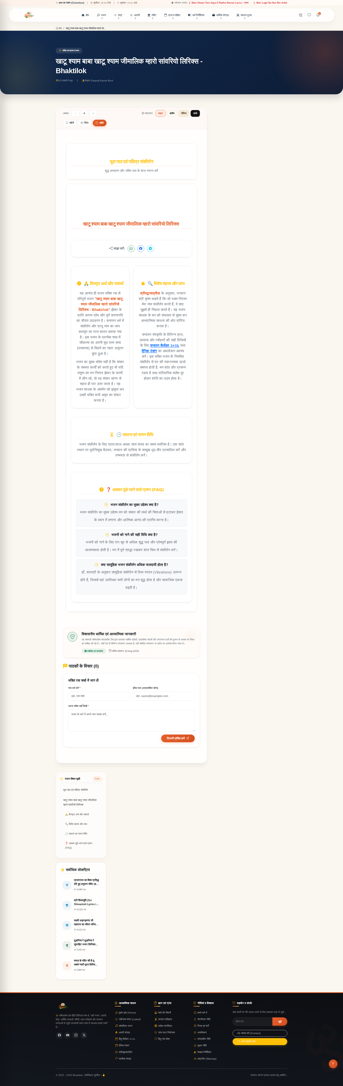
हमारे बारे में (202, 1012)
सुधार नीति (202, 1045)
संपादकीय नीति (203, 1039)
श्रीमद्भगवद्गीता (125, 1052)
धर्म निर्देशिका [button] (198, 15)
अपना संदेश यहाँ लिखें (78, 706)
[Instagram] (75, 1035)
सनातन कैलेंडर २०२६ (164, 345)
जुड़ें (280, 1021)
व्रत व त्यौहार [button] (174, 15)
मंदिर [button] (154, 15)
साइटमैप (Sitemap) (207, 1058)
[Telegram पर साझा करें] (150, 248)
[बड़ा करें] (93, 113)
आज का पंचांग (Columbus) (71, 2)
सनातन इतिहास (165, 1019)
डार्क (195, 113)
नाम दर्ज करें (74, 687)
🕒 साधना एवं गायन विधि (76, 833)
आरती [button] (137, 15)
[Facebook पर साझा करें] (140, 248)
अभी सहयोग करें (248, 1041)
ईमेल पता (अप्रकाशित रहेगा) (145, 687)
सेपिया (184, 113)
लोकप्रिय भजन (125, 1026)
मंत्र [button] (120, 15)
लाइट (160, 113)
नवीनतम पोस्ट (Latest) (130, 1019)
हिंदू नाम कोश (164, 1039)
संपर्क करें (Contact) (251, 1033)
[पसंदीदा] (309, 15)
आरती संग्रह (124, 1032)
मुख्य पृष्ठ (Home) (127, 1012)
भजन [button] (103, 15)
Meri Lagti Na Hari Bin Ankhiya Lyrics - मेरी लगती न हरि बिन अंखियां (265, 2)
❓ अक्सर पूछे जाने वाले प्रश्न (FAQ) (78, 845)
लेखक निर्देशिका (204, 1052)
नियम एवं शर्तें (203, 1026)
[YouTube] (67, 1035)
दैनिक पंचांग (149, 351)
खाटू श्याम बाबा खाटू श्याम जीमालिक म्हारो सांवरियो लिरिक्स (80, 802)
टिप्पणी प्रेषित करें (176, 738)
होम (87, 15)
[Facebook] (59, 1035)
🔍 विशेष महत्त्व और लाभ (76, 824)
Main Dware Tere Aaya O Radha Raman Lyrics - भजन (195, 2)
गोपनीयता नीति (203, 1019)
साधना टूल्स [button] (246, 15)
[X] (83, 1035)
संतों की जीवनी (164, 1012)
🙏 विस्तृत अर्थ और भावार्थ (77, 814)
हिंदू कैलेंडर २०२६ (127, 1039)
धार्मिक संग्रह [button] (222, 15)
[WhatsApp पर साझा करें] (131, 248)
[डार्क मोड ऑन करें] (300, 15)
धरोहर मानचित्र (165, 1026)
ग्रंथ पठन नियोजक (166, 1032)
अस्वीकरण (202, 1032)
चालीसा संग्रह (125, 1058)
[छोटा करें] (75, 113)
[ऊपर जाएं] (333, 1064)
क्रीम (172, 113)
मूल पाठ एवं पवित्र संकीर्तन (75, 789)
